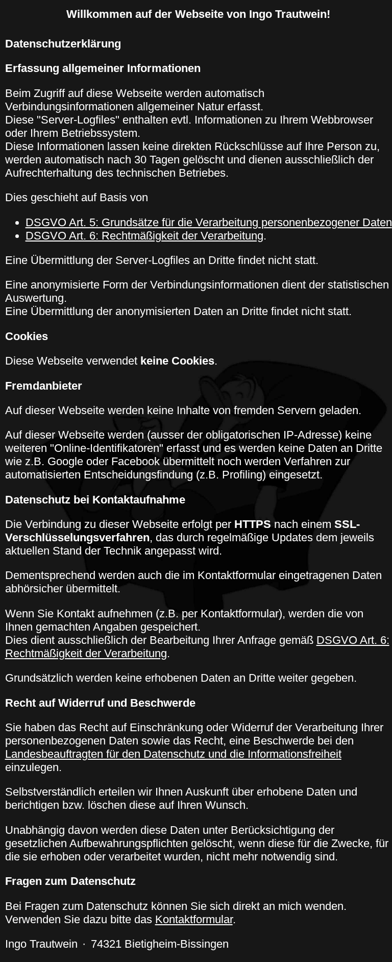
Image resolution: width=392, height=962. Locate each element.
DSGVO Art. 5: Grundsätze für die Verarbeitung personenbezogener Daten (209, 222)
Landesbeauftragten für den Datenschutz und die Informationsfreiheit (173, 754)
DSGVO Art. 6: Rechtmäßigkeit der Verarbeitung (144, 235)
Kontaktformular (194, 919)
